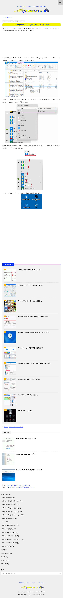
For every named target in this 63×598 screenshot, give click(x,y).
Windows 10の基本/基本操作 (11, 501)
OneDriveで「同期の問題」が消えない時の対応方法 (33, 316)
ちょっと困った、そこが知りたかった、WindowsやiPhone (32, 591)
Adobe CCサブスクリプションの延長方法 (18, 485)
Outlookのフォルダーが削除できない (29, 379)
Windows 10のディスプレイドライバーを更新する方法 (34, 363)
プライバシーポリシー (31, 582)
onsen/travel (5, 553)
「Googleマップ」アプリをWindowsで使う (31, 285)
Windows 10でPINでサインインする (27, 438)
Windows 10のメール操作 (10, 508)
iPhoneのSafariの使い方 (9, 543)
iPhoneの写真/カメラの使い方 (11, 539)
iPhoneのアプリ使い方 (9, 536)
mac (2, 550)
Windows (6, 427)
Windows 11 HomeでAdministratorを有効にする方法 (33, 332)
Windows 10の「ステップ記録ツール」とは (29, 470)
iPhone (3, 522)
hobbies (3, 563)
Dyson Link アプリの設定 (25, 410)
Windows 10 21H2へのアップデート (27, 454)
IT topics (4, 560)
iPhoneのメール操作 (8, 532)
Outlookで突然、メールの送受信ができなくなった (21, 487)
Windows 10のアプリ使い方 (10, 511)
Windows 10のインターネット (16, 427)
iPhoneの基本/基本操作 (9, 525)
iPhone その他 (6, 546)
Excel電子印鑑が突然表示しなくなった (29, 269)
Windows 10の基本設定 (9, 504)
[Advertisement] (31, 43)
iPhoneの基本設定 (7, 529)
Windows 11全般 (7, 497)
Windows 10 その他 (8, 518)
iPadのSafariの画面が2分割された (28, 395)
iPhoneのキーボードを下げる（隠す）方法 (30, 348)
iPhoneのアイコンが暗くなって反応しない (30, 301)
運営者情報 (21, 582)
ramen (3, 557)
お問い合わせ (41, 582)
